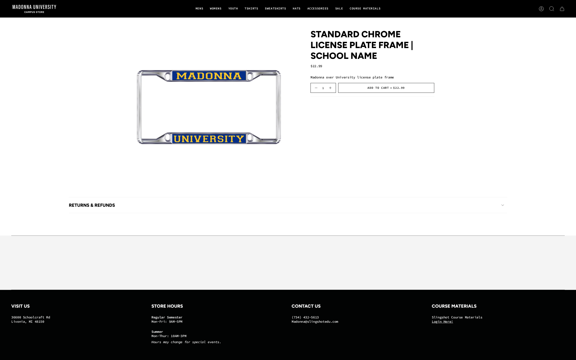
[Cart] (562, 9)
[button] (199, 8)
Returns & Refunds (92, 205)
